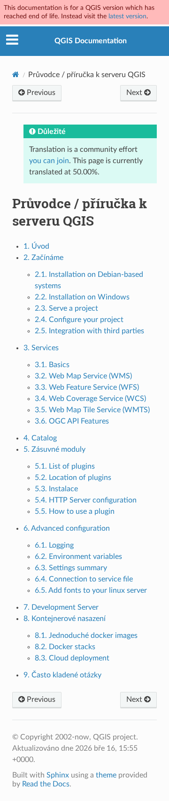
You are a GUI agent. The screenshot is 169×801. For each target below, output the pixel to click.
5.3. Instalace (56, 489)
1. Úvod (36, 246)
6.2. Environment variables (78, 556)
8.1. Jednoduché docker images (86, 635)
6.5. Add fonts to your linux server (91, 590)
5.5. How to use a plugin (75, 511)
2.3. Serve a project (66, 308)
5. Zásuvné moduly (54, 449)
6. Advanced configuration (66, 528)
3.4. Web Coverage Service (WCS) (90, 398)
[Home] (15, 75)
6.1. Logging (54, 545)
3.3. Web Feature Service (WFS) (87, 387)
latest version (127, 16)
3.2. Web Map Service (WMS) (83, 376)
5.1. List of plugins (65, 466)
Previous (40, 92)
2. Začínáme (43, 257)
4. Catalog (40, 438)
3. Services (41, 348)
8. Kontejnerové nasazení (64, 618)
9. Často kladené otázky (62, 675)
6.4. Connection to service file (84, 579)
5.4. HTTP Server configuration (86, 500)
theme (106, 775)
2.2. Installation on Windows (82, 297)
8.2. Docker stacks (65, 647)
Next (135, 92)
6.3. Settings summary (71, 568)
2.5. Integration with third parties (89, 331)
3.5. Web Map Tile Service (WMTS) (92, 410)
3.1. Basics (52, 365)
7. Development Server (61, 607)
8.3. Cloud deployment (72, 658)
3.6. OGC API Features (72, 421)
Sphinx (57, 775)
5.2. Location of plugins (73, 477)
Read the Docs (45, 784)
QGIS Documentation (90, 41)
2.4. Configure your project (79, 319)
